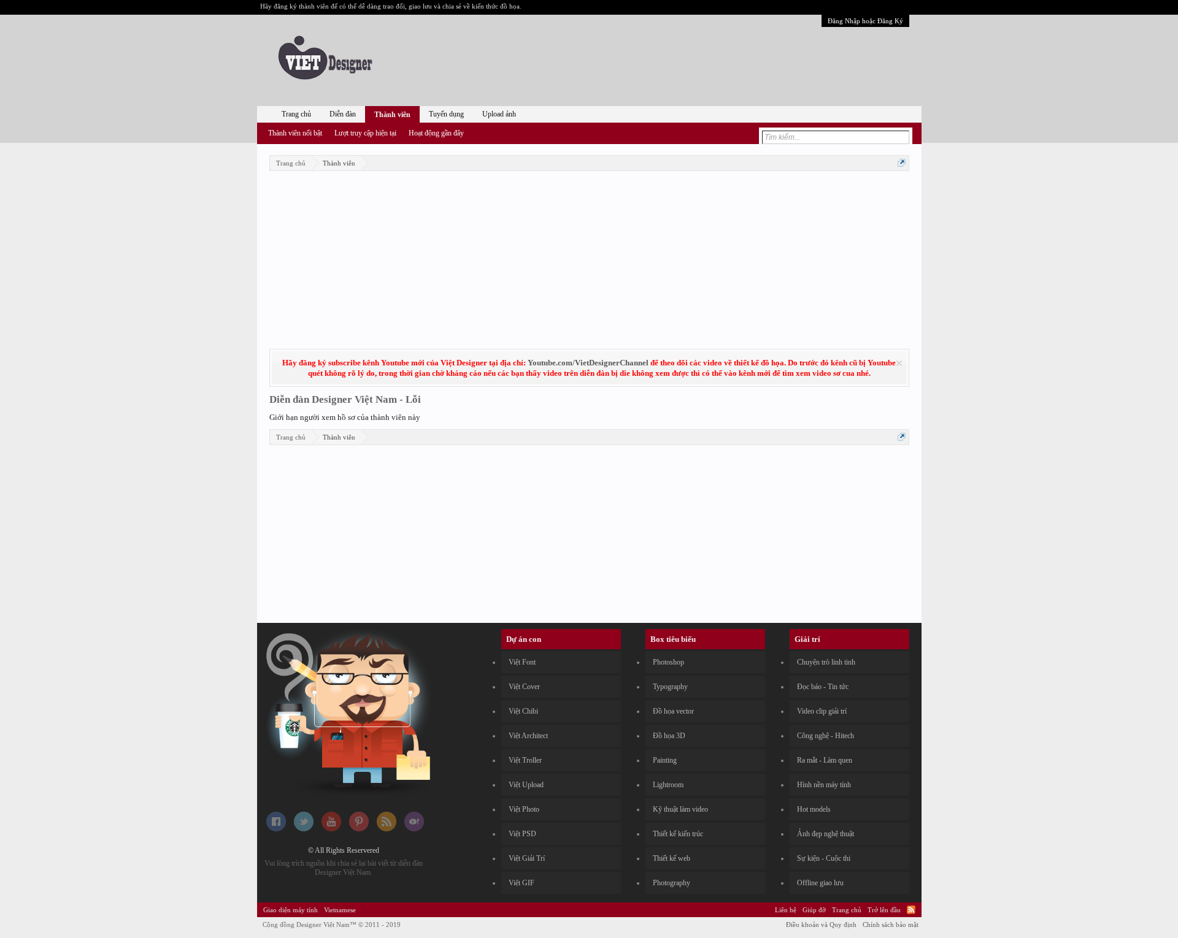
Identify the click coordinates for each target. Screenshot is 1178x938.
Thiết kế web (671, 858)
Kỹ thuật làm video (680, 809)
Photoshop (668, 662)
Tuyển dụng (446, 114)
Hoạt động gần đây (436, 133)
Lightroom (668, 784)
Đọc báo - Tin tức (823, 686)
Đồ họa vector (673, 711)
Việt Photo (524, 809)
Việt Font (522, 662)
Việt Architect (528, 735)
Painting (665, 760)
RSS (911, 910)
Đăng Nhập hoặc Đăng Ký (865, 21)
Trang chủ (296, 114)
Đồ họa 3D (669, 735)
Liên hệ (785, 909)
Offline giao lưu (820, 883)
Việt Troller (525, 760)
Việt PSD (522, 833)
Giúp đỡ (814, 909)
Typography (670, 686)
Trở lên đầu (884, 909)
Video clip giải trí (822, 711)
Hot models (814, 809)
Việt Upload (526, 784)
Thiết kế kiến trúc (678, 833)
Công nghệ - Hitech (825, 735)
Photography (671, 883)
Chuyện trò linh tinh (826, 662)
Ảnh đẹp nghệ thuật (825, 833)
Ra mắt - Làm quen (824, 760)
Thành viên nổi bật (295, 133)
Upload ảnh (499, 114)
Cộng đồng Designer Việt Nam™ (332, 924)
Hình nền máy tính (824, 784)
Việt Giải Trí (527, 858)
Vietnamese (340, 909)
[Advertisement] (589, 260)
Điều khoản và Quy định (821, 924)
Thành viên (392, 114)
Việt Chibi (523, 711)
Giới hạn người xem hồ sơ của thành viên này (344, 417)
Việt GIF (521, 883)
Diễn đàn (342, 114)
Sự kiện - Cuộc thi (823, 858)
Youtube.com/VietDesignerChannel (588, 362)
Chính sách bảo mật (890, 924)
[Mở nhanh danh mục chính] (902, 163)
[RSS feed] (386, 829)
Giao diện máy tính (290, 909)
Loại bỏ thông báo (899, 363)
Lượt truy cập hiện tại (365, 133)
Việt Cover (524, 686)
